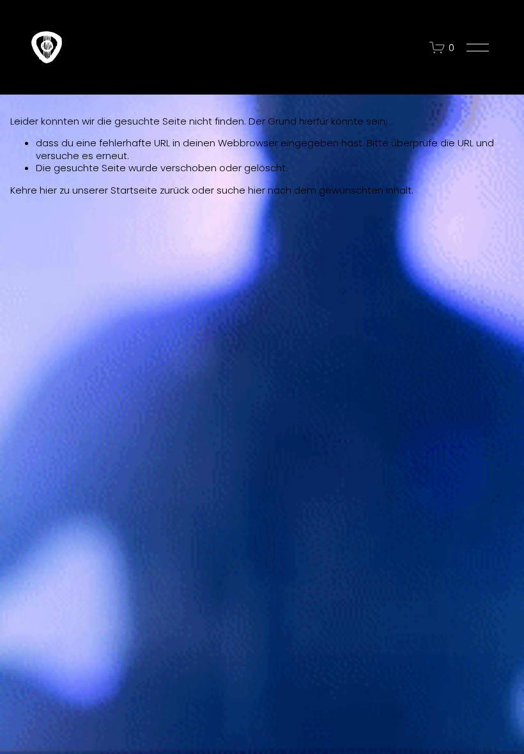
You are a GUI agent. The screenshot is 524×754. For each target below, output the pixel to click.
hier (48, 190)
